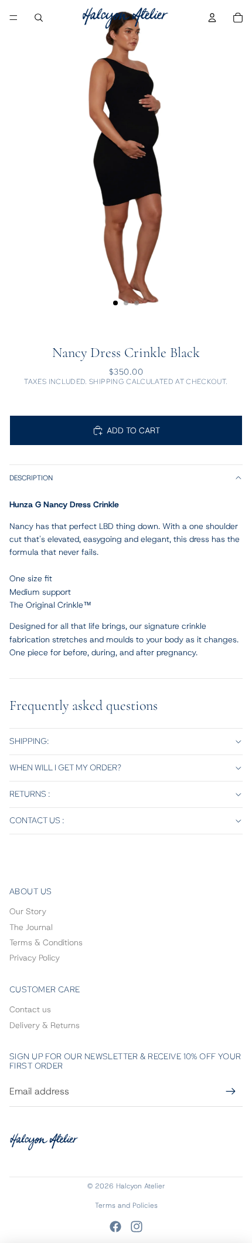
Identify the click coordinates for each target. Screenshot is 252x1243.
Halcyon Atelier (140, 1186)
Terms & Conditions (46, 942)
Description (31, 478)
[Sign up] (231, 1091)
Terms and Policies (126, 1205)
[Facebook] (115, 1227)
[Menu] (13, 17)
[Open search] (39, 18)
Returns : (29, 794)
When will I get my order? (65, 767)
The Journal (31, 927)
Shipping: (29, 741)
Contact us (30, 1009)
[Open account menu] (212, 18)
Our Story (27, 911)
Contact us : (36, 820)
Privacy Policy (34, 957)
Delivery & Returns (44, 1025)
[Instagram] (137, 1227)
